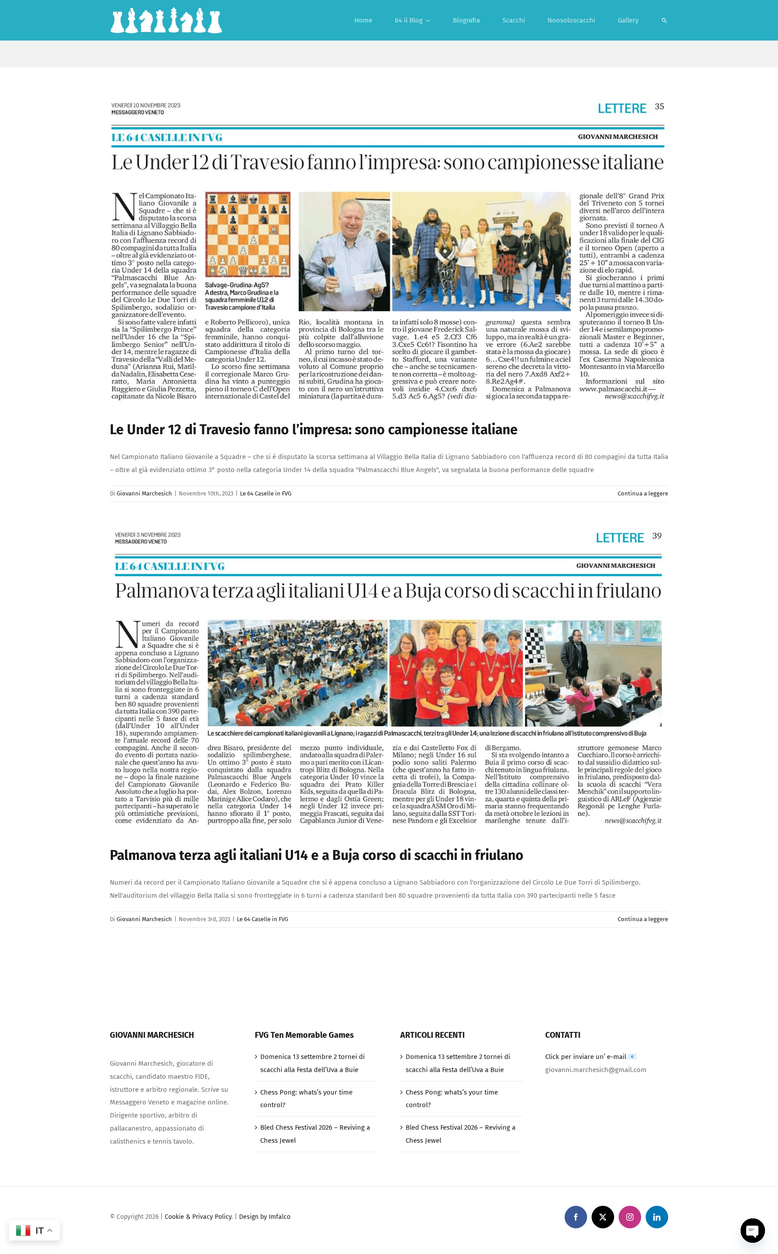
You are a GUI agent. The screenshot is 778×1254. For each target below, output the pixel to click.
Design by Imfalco (264, 1217)
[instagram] (630, 1217)
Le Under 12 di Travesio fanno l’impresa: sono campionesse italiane (314, 430)
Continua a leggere (643, 493)
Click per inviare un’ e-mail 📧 (591, 1057)
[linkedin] (657, 1217)
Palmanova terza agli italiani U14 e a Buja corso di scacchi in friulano (317, 855)
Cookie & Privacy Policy (198, 1217)
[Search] (664, 20)
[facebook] (576, 1217)
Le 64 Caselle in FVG (265, 493)
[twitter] (603, 1217)
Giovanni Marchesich (144, 493)
